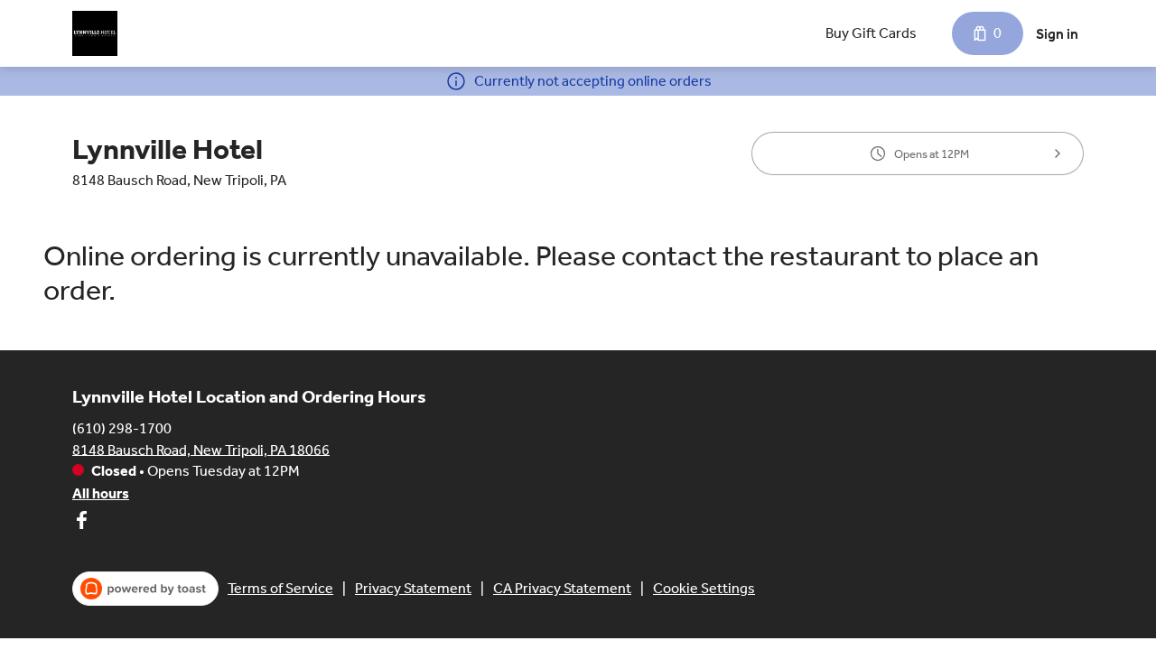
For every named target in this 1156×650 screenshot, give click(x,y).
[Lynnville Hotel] (94, 33)
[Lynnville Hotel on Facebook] (81, 523)
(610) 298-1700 (122, 427)
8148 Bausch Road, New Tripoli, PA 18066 (201, 449)
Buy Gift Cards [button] (871, 33)
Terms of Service (280, 588)
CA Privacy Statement (562, 588)
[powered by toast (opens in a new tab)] (145, 588)
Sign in (1057, 33)
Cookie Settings (704, 588)
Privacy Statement (413, 588)
